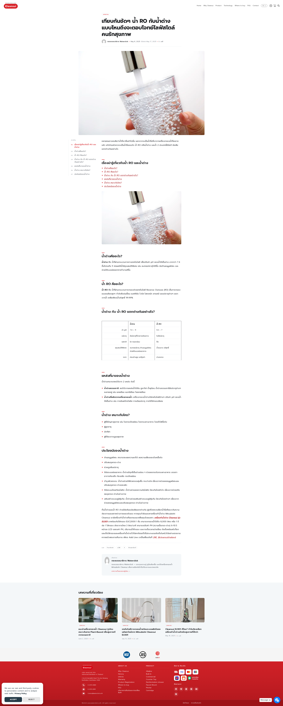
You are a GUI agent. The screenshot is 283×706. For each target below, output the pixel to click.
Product (219, 5)
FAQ (248, 5)
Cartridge (150, 690)
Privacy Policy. (21, 693)
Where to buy (240, 5)
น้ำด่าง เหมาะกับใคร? (113, 182)
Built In (148, 674)
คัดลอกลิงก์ (132, 547)
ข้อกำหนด (186, 703)
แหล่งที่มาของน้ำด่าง (113, 179)
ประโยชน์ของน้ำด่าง (112, 186)
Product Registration (126, 682)
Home (199, 5)
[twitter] (186, 689)
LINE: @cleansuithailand (164, 537)
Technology (228, 5)
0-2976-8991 (92, 689)
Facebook (110, 547)
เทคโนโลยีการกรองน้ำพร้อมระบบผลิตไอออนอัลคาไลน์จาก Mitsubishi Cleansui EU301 (141, 632)
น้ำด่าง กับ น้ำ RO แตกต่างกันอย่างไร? (121, 175)
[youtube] (196, 689)
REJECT (31, 699)
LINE (118, 547)
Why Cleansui (208, 5)
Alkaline (149, 671)
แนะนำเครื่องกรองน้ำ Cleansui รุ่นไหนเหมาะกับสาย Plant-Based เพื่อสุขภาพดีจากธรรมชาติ (96, 632)
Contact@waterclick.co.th (95, 693)
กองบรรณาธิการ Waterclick (117, 41)
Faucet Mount (151, 685)
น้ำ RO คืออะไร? (111, 171)
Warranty (121, 679)
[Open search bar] (278, 6)
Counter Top (151, 679)
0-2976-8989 (92, 685)
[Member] (271, 5)
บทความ (106, 14)
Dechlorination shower (155, 682)
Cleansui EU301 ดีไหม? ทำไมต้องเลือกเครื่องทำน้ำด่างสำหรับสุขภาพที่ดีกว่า (183, 631)
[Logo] (10, 5)
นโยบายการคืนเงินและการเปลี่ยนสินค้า (129, 691)
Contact (256, 5)
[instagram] (191, 689)
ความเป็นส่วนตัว (196, 703)
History (121, 674)
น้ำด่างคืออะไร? (110, 168)
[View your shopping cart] (274, 5)
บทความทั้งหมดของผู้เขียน (121, 571)
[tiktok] (176, 694)
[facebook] (176, 689)
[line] (181, 689)
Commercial (150, 676)
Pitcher (149, 687)
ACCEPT (13, 699)
